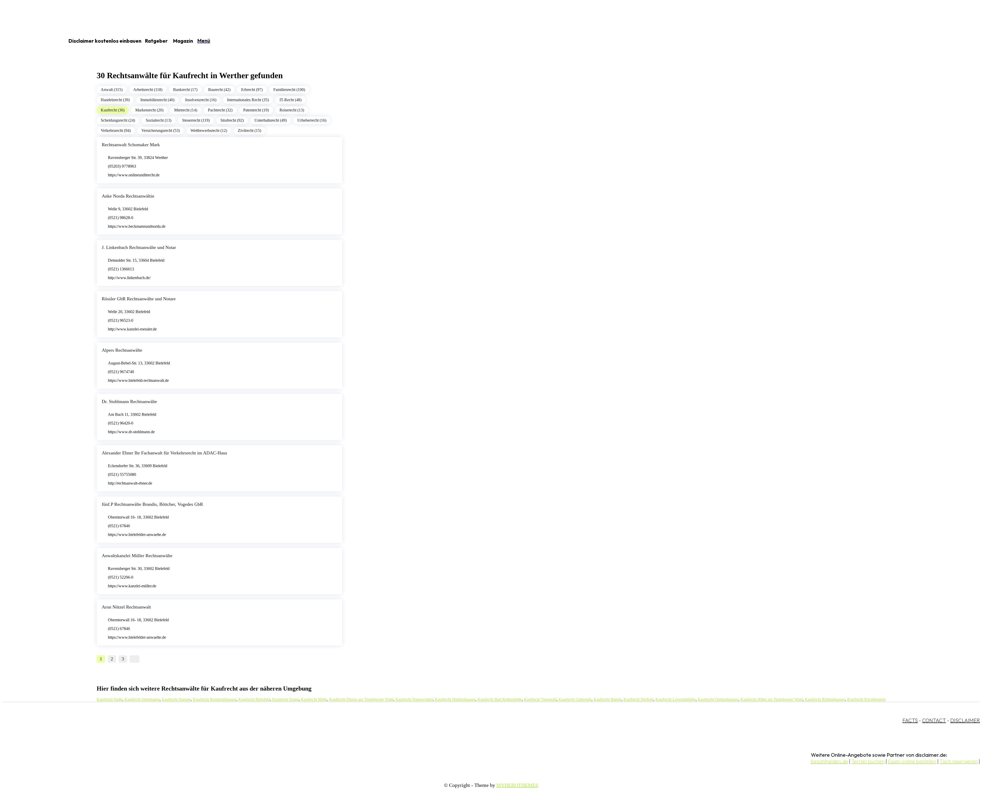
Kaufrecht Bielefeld (254, 699)
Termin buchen (868, 761)
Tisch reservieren (959, 761)
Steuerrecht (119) (196, 120)
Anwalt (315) (111, 89)
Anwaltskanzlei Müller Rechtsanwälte (137, 555)
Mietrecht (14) (185, 110)
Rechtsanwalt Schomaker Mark (131, 144)
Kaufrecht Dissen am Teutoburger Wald (361, 699)
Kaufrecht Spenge (176, 699)
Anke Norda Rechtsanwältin (128, 196)
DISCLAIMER (965, 720)
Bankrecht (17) (185, 89)
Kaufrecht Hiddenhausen (455, 699)
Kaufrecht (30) (113, 110)
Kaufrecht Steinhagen (142, 699)
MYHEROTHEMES (517, 785)
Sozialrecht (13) (158, 120)
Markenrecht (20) (149, 110)
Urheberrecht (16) (311, 120)
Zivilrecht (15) (249, 130)
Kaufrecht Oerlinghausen (718, 699)
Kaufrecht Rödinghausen (825, 699)
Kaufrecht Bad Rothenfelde (499, 699)
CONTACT (934, 720)
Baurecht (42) (219, 89)
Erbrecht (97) (252, 89)
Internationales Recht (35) (248, 100)
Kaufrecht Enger (285, 699)
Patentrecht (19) (256, 110)
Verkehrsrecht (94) (116, 130)
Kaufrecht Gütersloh (575, 699)
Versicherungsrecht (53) (160, 130)
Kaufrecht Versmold (540, 699)
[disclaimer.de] (27, 41)
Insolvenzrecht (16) (200, 100)
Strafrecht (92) (232, 120)
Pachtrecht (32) (220, 110)
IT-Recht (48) (291, 100)
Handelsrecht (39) (115, 100)
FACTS (910, 720)
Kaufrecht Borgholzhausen (214, 699)
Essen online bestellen (912, 761)
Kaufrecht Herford (638, 699)
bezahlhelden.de (829, 761)
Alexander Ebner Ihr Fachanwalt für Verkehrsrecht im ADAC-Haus (164, 452)
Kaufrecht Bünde (607, 699)
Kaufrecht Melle (314, 699)
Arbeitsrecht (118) (147, 89)
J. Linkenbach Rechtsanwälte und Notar (139, 247)
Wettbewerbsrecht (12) (209, 130)
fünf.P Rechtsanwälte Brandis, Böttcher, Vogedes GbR (152, 504)
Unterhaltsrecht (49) (270, 120)
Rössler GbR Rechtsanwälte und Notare (139, 298)
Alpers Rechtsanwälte (122, 350)
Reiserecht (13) (292, 110)
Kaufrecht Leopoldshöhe (675, 699)
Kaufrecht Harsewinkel (414, 699)
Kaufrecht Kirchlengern (866, 699)
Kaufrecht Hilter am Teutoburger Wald (771, 699)
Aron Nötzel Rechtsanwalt (126, 607)
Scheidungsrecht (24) (118, 120)
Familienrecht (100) (289, 89)
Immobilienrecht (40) (157, 100)
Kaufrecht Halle (109, 699)
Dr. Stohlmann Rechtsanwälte (129, 401)
